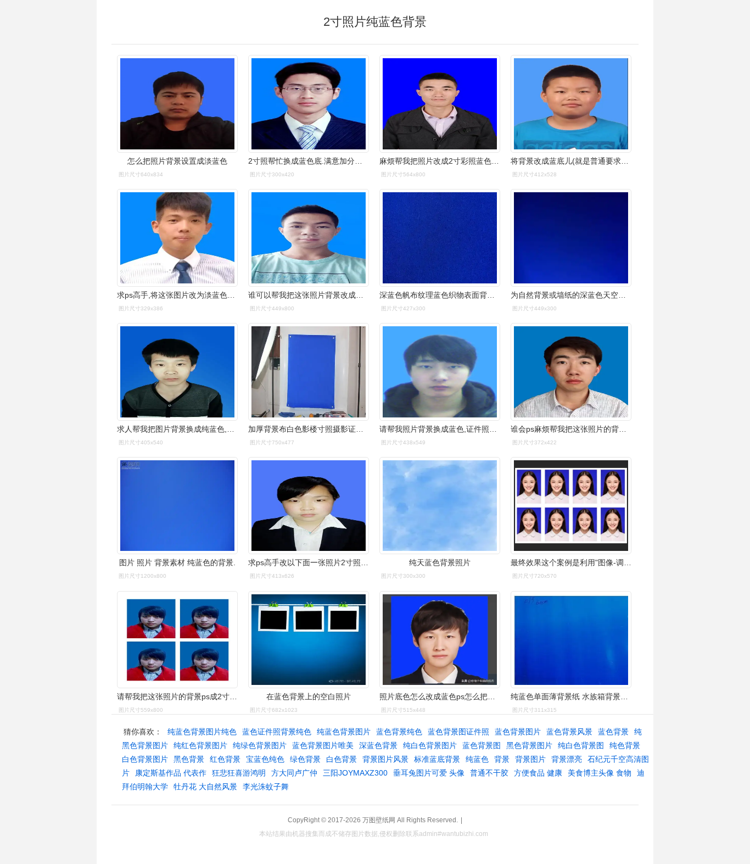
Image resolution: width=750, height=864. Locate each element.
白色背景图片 (145, 759)
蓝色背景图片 (518, 731)
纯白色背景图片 (430, 745)
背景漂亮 (566, 759)
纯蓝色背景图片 (344, 731)
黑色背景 (188, 759)
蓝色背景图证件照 (458, 731)
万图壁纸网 (378, 820)
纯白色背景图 (581, 745)
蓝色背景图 (481, 745)
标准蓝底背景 (437, 759)
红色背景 (225, 759)
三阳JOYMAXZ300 (355, 772)
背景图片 (530, 759)
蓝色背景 (613, 731)
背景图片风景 (385, 759)
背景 (502, 759)
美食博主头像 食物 (599, 772)
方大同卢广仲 (294, 772)
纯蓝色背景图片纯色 (202, 731)
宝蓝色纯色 (265, 759)
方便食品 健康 (538, 772)
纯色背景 (624, 745)
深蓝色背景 (378, 745)
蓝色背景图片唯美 (323, 745)
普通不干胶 (489, 772)
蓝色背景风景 (569, 731)
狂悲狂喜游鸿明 (239, 772)
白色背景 (341, 759)
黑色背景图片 (529, 745)
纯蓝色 (477, 759)
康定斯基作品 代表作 (170, 772)
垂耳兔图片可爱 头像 (428, 772)
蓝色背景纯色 (399, 731)
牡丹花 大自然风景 (205, 786)
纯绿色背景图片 (260, 745)
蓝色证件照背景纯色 (276, 731)
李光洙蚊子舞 (266, 786)
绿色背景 (305, 759)
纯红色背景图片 (200, 745)
